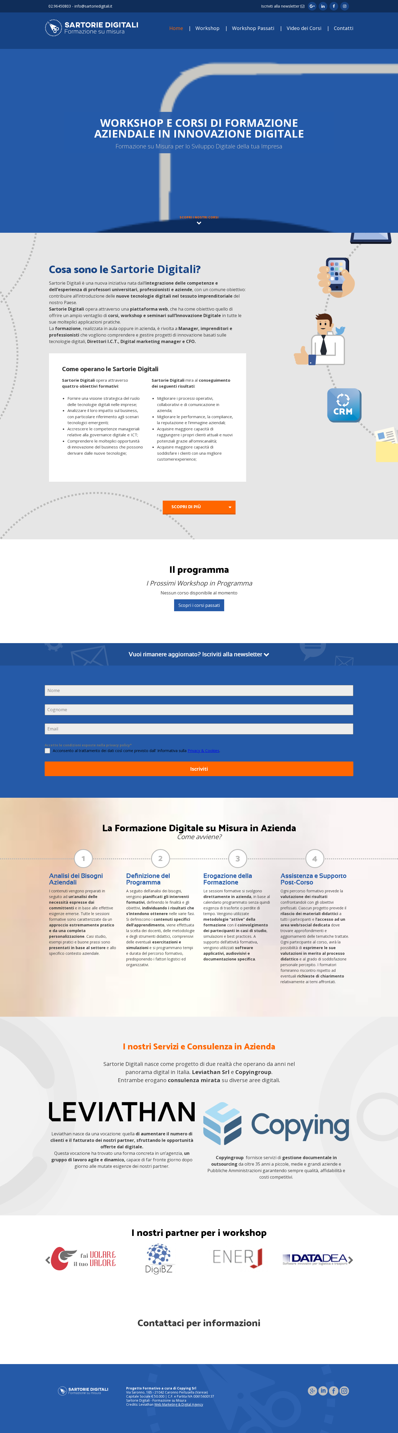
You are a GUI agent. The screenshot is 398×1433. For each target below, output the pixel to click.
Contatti (343, 28)
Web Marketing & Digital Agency (178, 1404)
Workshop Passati (253, 28)
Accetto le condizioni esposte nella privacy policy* (88, 745)
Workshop (207, 28)
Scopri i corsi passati (199, 605)
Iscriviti (199, 769)
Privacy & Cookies (203, 750)
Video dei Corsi (304, 28)
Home (176, 28)
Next (350, 1259)
